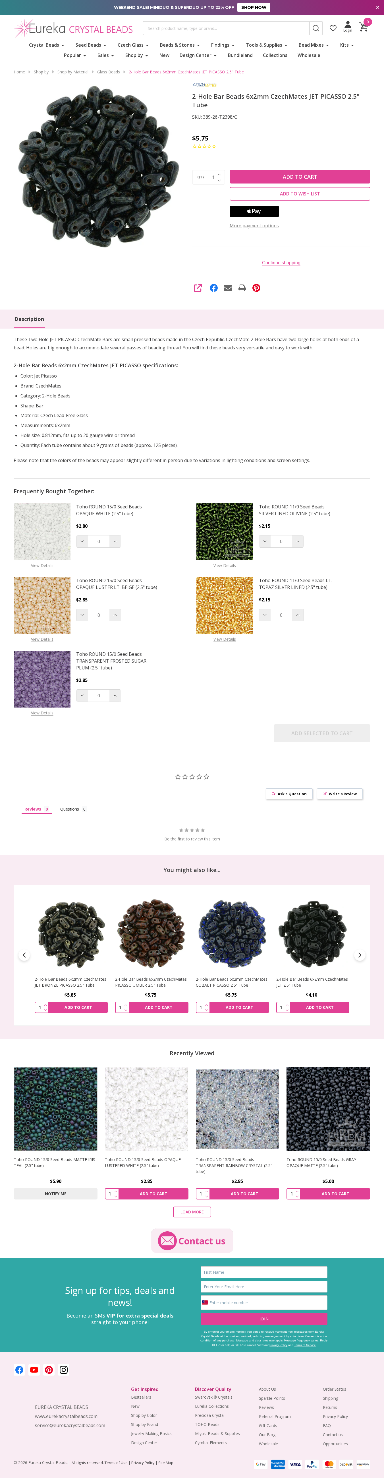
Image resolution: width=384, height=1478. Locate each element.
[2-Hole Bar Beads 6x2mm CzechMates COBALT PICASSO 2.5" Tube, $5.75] (232, 933)
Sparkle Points (272, 1398)
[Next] (360, 955)
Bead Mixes (311, 45)
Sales (103, 55)
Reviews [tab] (32, 809)
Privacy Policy (278, 1345)
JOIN (264, 1319)
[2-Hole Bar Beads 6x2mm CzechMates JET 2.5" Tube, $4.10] (312, 933)
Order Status (334, 1389)
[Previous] (24, 955)
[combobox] (226, 28)
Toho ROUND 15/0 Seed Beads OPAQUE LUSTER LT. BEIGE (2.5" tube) (116, 583)
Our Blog (267, 1434)
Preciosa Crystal (210, 1415)
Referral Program (275, 1416)
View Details (42, 565)
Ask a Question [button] (292, 793)
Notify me (56, 1193)
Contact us (333, 1434)
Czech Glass (131, 45)
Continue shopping (281, 262)
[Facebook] (214, 288)
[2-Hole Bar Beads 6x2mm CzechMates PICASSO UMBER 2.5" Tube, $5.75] (151, 933)
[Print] (242, 288)
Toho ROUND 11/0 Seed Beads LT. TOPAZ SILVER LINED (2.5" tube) (295, 583)
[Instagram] (63, 1370)
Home (19, 72)
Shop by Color (144, 1415)
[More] (62, 44)
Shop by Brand (144, 1424)
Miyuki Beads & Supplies (217, 1433)
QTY (201, 177)
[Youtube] (34, 1370)
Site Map (165, 1462)
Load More (192, 1212)
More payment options (254, 225)
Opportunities (335, 1443)
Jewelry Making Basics (151, 1433)
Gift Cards (268, 1425)
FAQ (327, 1425)
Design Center (195, 55)
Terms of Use (116, 1462)
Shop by (134, 55)
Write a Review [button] (343, 793)
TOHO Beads (207, 1424)
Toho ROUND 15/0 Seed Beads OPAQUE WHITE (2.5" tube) (109, 510)
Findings (220, 45)
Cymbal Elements (211, 1442)
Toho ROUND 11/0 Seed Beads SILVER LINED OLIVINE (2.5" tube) (294, 510)
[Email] (228, 288)
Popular (72, 55)
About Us (267, 1389)
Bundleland (240, 55)
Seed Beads (88, 45)
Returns (330, 1407)
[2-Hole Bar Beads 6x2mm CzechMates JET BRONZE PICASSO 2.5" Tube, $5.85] (71, 933)
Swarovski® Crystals (214, 1397)
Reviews (266, 1407)
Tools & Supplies (264, 45)
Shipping (330, 1398)
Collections (275, 55)
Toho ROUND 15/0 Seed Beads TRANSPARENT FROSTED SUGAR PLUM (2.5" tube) (111, 661)
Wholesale (309, 55)
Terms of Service (305, 1345)
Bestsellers (141, 1397)
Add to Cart (300, 176)
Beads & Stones (177, 45)
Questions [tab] (69, 809)
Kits (344, 45)
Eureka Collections (212, 1406)
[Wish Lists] (333, 28)
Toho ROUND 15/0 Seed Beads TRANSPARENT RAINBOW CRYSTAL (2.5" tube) (234, 1165)
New (164, 55)
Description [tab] (29, 319)
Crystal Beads (44, 45)
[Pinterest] (256, 288)
